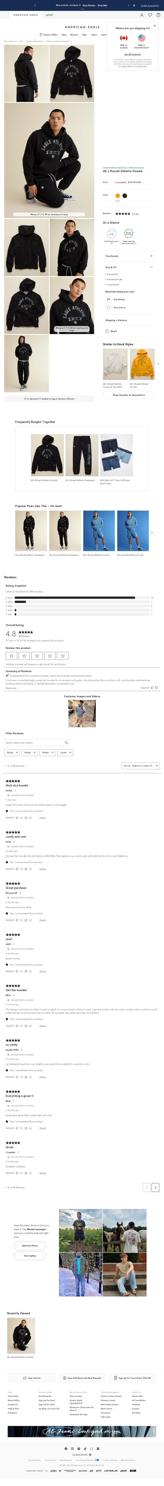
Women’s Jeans (108, 1400)
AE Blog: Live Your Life (49, 1408)
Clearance (106, 1412)
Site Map (136, 1412)
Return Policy (14, 1400)
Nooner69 (11, 892)
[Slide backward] (158, 364)
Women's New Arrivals (111, 1396)
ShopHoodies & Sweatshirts (129, 394)
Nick (8, 1100)
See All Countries (133, 54)
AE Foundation (139, 1400)
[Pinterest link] (79, 1449)
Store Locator (76, 1396)
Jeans (94, 34)
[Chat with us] (108, 307)
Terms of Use (141, 66)
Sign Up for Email (47, 1400)
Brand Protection (128, 1460)
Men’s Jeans (106, 1408)
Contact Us (13, 1404)
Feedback (12, 1412)
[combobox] (143, 766)
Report (43, 817)
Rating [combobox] (10, 752)
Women (74, 34)
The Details (112, 256)
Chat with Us (34, 1378)
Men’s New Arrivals (109, 1404)
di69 (8, 944)
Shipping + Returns (116, 320)
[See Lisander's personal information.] (18, 1152)
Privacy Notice (127, 66)
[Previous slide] (35, 5)
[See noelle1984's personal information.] (21, 1050)
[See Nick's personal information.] (13, 1101)
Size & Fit (110, 267)
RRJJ (8, 995)
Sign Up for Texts (47, 1404)
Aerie (104, 34)
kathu (9, 790)
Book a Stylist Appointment (76, 1402)
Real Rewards (45, 1396)
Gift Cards (105, 1416)
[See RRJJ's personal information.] (14, 995)
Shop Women (88, 5)
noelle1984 (12, 1049)
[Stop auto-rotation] (134, 5)
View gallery (30, 1255)
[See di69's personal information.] (13, 944)
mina (8, 841)
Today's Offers (50, 34)
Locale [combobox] (63, 752)
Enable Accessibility (150, 5)
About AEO (137, 1396)
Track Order (13, 1396)
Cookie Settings (110, 1460)
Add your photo (30, 1245)
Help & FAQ (13, 1408)
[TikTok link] (85, 1449)
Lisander (10, 1152)
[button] (123, 41)
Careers (135, 1408)
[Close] (155, 26)
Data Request (66, 1460)
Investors (136, 1404)
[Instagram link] (72, 1449)
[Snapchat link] (91, 1449)
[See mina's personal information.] (14, 841)
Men (84, 34)
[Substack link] (98, 1449)
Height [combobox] (28, 752)
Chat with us (120, 307)
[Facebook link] (66, 1449)
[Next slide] (128, 5)
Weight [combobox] (45, 752)
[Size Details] (108, 299)
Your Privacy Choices (85, 1460)
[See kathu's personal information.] (15, 790)
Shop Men (102, 5)
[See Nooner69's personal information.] (20, 893)
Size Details (119, 299)
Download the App (79, 1414)
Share (114, 331)
